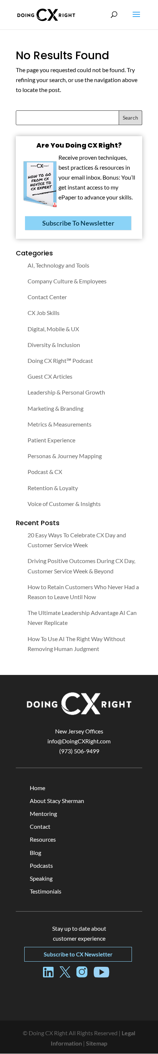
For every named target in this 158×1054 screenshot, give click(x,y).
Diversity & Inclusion (54, 344)
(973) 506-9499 (79, 750)
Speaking (41, 878)
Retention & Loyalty (53, 487)
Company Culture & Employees (67, 280)
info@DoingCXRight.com (79, 741)
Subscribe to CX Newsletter (78, 954)
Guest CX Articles (50, 376)
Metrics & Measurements (59, 424)
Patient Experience (51, 439)
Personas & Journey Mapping (65, 455)
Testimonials (45, 891)
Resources (43, 839)
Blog (35, 852)
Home (37, 787)
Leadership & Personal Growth (66, 392)
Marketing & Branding (55, 408)
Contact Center (47, 296)
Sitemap (96, 1043)
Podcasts (41, 865)
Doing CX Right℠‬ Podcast (60, 360)
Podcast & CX (45, 471)
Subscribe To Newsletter (78, 223)
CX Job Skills (44, 312)
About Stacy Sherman (57, 800)
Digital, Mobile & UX (53, 328)
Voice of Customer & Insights (64, 503)
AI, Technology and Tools (58, 265)
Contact (40, 826)
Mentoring (43, 813)
